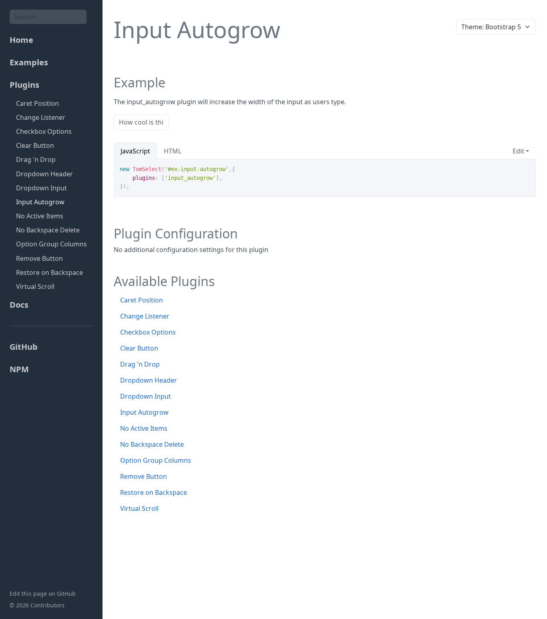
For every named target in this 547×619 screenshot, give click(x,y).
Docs (19, 304)
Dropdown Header (44, 173)
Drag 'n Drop (36, 159)
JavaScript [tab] (135, 151)
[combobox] (48, 17)
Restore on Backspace (49, 272)
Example (139, 82)
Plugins (24, 84)
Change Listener (40, 117)
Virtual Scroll (35, 286)
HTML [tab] (172, 151)
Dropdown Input (41, 187)
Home (21, 39)
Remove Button (39, 258)
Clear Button (35, 145)
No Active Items (39, 216)
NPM (19, 369)
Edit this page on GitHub (43, 593)
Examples (29, 62)
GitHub (24, 346)
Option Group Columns (51, 244)
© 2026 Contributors (37, 605)
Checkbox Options (44, 131)
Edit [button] (518, 151)
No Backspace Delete (48, 230)
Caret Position (37, 103)
